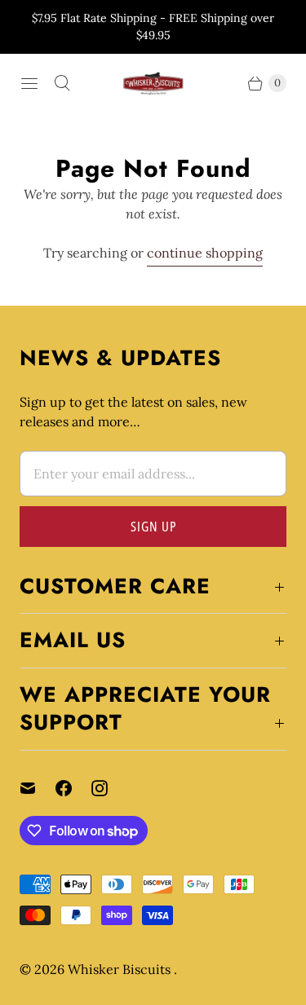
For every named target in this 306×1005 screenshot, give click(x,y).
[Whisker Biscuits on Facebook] (73, 788)
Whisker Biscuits (121, 969)
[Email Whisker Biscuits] (37, 788)
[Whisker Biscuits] (153, 83)
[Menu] (29, 83)
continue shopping (205, 253)
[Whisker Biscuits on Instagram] (109, 788)
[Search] (62, 83)
